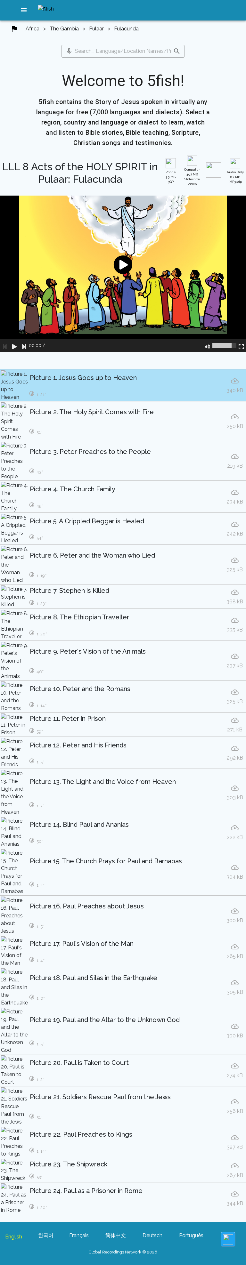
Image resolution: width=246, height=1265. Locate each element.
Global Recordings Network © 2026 (123, 1252)
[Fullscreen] (241, 345)
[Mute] (207, 345)
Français (79, 1235)
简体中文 (115, 1235)
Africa (32, 29)
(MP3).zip (235, 176)
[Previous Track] (5, 345)
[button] (24, 10)
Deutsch (152, 1235)
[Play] (14, 345)
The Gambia (64, 29)
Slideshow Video (192, 177)
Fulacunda (126, 29)
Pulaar (96, 29)
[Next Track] (24, 345)
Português (191, 1235)
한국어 (45, 1235)
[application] (123, 274)
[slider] (224, 345)
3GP (171, 176)
